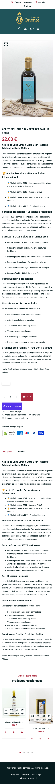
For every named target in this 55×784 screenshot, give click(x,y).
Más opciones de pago (12, 411)
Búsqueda (15, 774)
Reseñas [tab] (21, 451)
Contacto (25, 774)
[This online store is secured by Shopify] (9, 433)
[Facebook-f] (24, 6)
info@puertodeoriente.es (22, 2)
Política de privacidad (28, 778)
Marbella (41, 2)
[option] (27, 79)
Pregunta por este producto (16, 418)
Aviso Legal (37, 774)
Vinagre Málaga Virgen (14, 722)
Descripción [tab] (7, 451)
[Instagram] (27, 6)
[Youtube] (30, 6)
